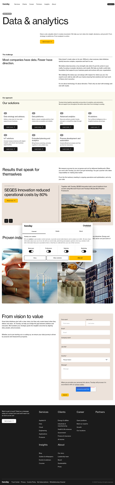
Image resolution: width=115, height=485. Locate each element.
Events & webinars (45, 460)
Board (60, 460)
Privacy (23, 482)
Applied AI (42, 420)
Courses (41, 463)
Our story (61, 453)
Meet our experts (82, 424)
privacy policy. (79, 384)
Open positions (82, 420)
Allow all (80, 258)
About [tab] (81, 231)
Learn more (9, 127)
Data (40, 424)
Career (31, 4)
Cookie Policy (31, 482)
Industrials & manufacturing (62, 425)
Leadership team (63, 456)
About (54, 4)
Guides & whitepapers (46, 456)
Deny (35, 258)
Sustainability (62, 463)
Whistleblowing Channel (57, 482)
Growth (79, 427)
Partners (39, 4)
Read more (10, 201)
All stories (61, 439)
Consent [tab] (34, 231)
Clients (24, 4)
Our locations (81, 430)
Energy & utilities (63, 420)
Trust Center (15, 482)
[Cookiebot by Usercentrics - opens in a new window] (84, 226)
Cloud (41, 427)
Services (17, 4)
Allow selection (57, 258)
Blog (40, 453)
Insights (46, 4)
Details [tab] (57, 231)
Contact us (111, 4)
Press (59, 467)
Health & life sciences (65, 429)
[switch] (48, 251)
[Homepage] (6, 4)
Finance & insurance (64, 436)
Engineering (43, 430)
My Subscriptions (42, 482)
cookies (31, 239)
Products (42, 437)
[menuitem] (17, 4)
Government (62, 433)
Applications (43, 434)
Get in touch (46, 41)
